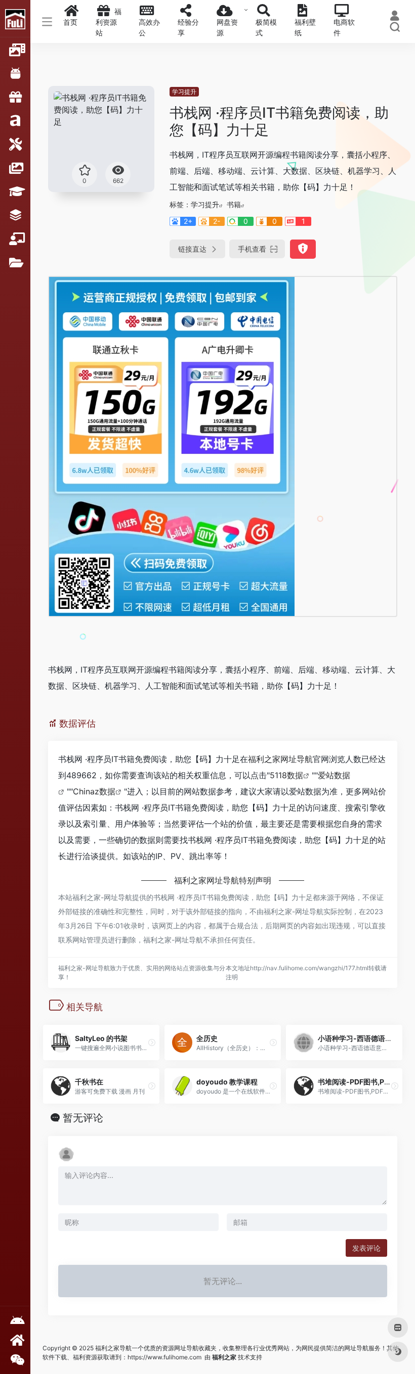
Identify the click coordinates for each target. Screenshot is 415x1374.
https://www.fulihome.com (164, 1357)
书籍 (234, 204)
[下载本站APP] (15, 1320)
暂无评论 (83, 1118)
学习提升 (184, 92)
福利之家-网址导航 (102, 897)
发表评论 (366, 1248)
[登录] (394, 17)
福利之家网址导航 (280, 759)
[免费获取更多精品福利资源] (15, 1340)
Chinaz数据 (94, 791)
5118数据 (286, 775)
